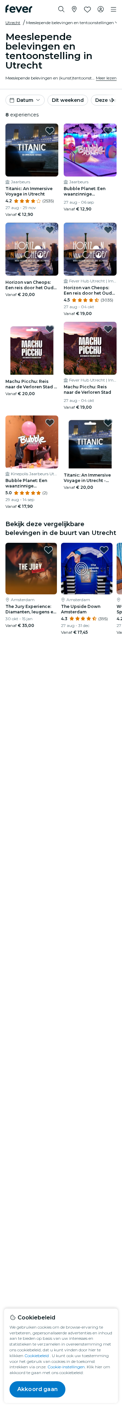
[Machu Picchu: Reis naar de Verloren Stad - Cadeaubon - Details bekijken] (31, 348)
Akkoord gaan (37, 1389)
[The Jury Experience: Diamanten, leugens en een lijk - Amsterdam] (31, 568)
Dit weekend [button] (68, 100)
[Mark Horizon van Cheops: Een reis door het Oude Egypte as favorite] (108, 229)
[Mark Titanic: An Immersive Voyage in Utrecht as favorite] (49, 130)
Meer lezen (106, 77)
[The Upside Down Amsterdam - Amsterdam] (87, 568)
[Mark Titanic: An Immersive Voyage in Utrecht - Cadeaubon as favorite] (108, 422)
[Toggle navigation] (113, 9)
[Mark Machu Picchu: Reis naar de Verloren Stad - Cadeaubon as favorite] (49, 329)
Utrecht (12, 22)
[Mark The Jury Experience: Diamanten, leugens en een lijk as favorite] (48, 549)
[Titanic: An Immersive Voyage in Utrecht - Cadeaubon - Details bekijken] (90, 441)
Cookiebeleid (36, 1355)
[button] (73, 23)
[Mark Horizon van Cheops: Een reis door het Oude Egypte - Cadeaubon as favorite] (49, 229)
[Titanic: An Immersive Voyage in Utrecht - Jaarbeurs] (31, 150)
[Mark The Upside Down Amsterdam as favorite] (104, 549)
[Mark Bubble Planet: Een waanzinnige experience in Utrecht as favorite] (108, 130)
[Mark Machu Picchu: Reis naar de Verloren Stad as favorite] (108, 329)
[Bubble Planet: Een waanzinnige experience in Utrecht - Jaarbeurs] (90, 150)
